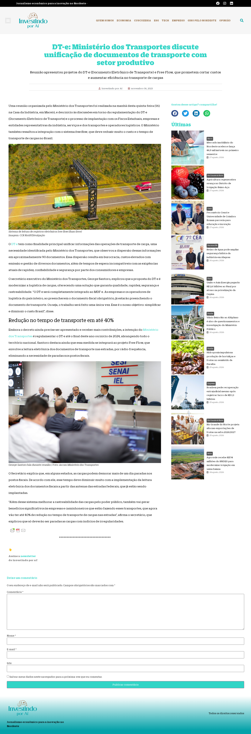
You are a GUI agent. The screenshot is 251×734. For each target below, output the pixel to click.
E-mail (12, 649)
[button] (8, 20)
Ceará (209, 209)
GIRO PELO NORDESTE (202, 20)
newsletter (28, 556)
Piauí (209, 279)
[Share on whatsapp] (206, 113)
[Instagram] (224, 3)
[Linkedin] (231, 3)
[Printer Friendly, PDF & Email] (18, 530)
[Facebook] (217, 3)
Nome (11, 635)
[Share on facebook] (174, 113)
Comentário (15, 592)
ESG (156, 20)
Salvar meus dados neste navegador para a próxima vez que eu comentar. (56, 676)
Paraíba (210, 314)
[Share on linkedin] (196, 113)
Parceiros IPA (212, 245)
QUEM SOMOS (105, 20)
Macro (209, 139)
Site (9, 663)
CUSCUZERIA (142, 20)
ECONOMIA (124, 20)
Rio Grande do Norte (215, 175)
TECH (165, 20)
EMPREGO (178, 20)
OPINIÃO (225, 20)
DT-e (14, 244)
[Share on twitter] (185, 113)
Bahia (209, 453)
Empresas (211, 383)
